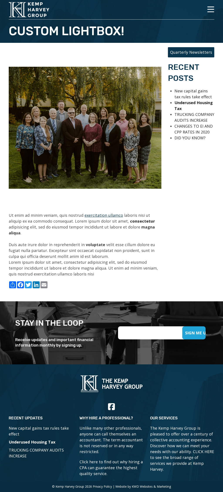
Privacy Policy (102, 486)
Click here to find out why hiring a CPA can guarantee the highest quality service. (111, 467)
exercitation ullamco (103, 215)
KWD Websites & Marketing (151, 486)
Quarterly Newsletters (191, 52)
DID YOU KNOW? (190, 137)
